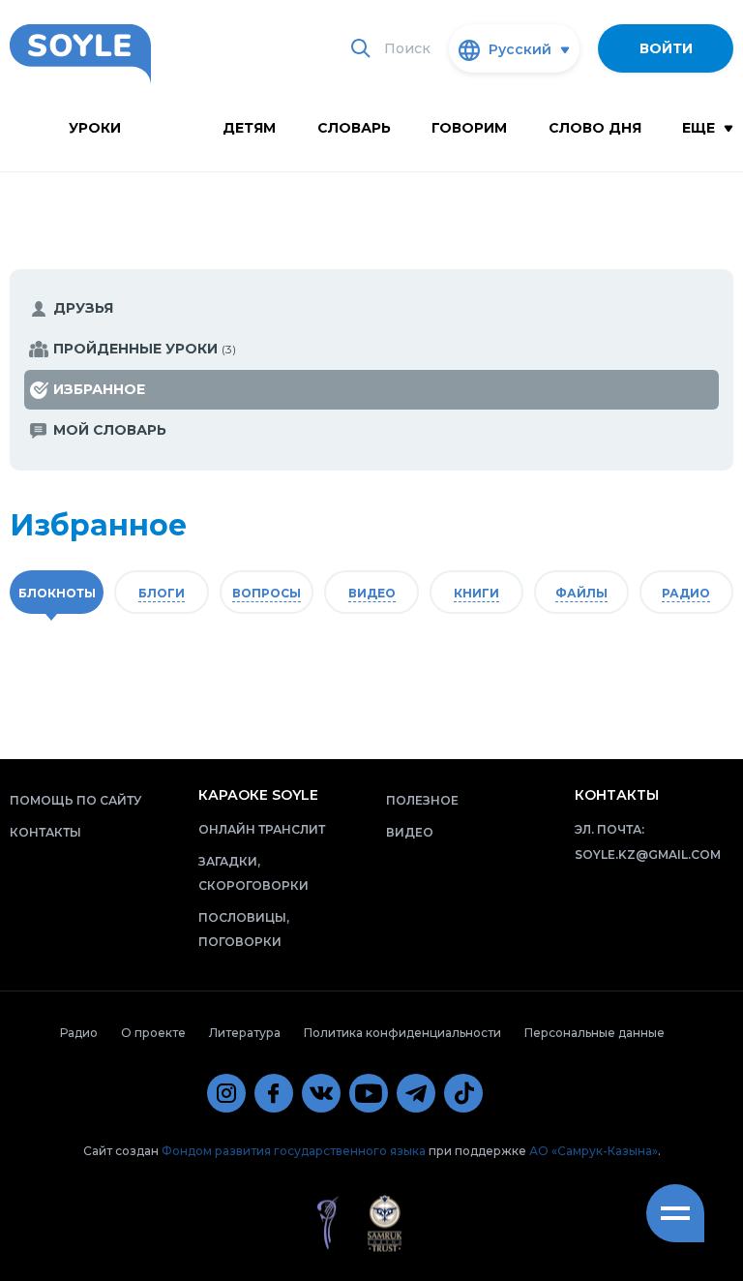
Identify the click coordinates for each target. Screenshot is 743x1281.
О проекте (153, 1032)
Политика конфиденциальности (402, 1032)
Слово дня (595, 128)
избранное (99, 389)
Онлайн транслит (261, 829)
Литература (245, 1032)
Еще (700, 128)
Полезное (422, 800)
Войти (666, 48)
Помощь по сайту (75, 800)
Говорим (469, 128)
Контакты (45, 832)
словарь (354, 128)
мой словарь (109, 430)
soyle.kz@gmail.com (648, 854)
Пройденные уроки (144, 348)
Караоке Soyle (258, 795)
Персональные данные (594, 1032)
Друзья (83, 308)
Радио (79, 1032)
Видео (409, 832)
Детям (249, 128)
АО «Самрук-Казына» (593, 1151)
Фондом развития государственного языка (294, 1151)
